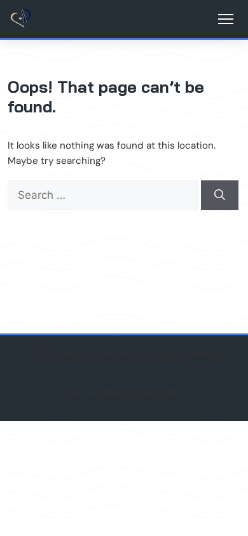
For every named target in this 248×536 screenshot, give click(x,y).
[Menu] (225, 19)
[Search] (219, 195)
